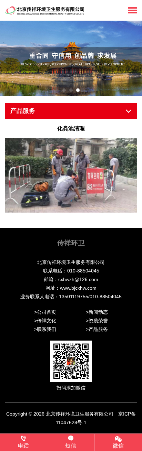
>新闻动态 (97, 312)
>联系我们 (45, 329)
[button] (64, 90)
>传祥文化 (45, 320)
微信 (118, 446)
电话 (23, 446)
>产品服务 (97, 329)
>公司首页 (45, 312)
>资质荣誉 (97, 320)
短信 (70, 446)
